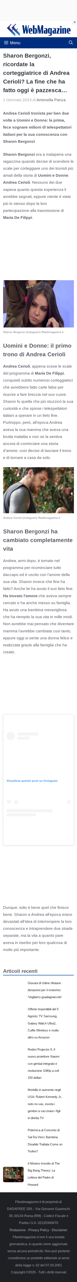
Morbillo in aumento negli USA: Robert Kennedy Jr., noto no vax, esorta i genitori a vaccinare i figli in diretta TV (45, 1104)
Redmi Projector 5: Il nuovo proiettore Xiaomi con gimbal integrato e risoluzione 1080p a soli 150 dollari (43, 1063)
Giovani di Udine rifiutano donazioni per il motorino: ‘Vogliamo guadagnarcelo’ (45, 990)
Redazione (18, 1230)
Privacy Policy (38, 1230)
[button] (71, 42)
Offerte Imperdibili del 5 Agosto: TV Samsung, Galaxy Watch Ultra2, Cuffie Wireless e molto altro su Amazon (43, 1023)
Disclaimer (59, 1230)
